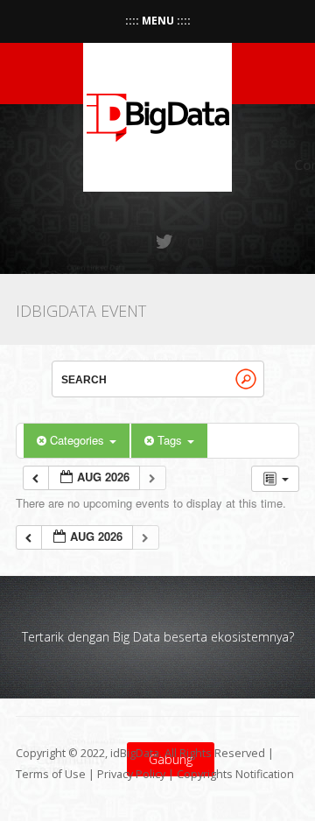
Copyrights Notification (235, 774)
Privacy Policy (131, 774)
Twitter (165, 241)
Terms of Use (51, 774)
